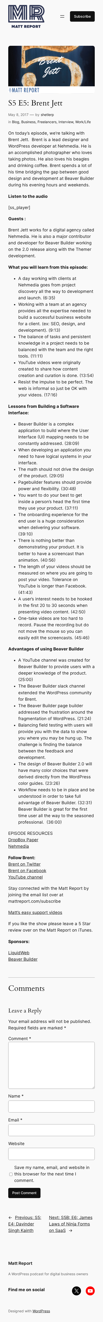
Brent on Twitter (24, 864)
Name (16, 1096)
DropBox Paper (23, 839)
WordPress (41, 1311)
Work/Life (83, 122)
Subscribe (82, 16)
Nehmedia (18, 846)
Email (15, 1119)
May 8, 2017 (18, 114)
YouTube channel (25, 877)
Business (28, 122)
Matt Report (20, 1263)
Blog (15, 122)
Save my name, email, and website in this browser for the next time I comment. (52, 1174)
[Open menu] (62, 16)
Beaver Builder (23, 959)
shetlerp (47, 114)
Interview (65, 122)
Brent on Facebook (27, 870)
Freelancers (47, 122)
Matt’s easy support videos (35, 912)
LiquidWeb (19, 952)
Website (16, 1143)
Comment (19, 1038)
